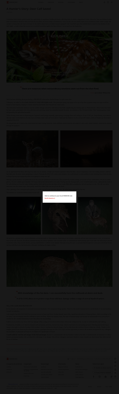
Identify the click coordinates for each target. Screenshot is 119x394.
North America (49, 198)
